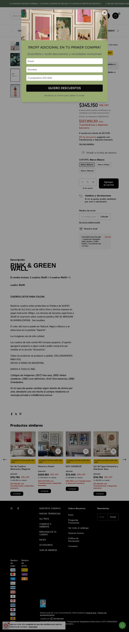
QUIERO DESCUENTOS (64, 88)
